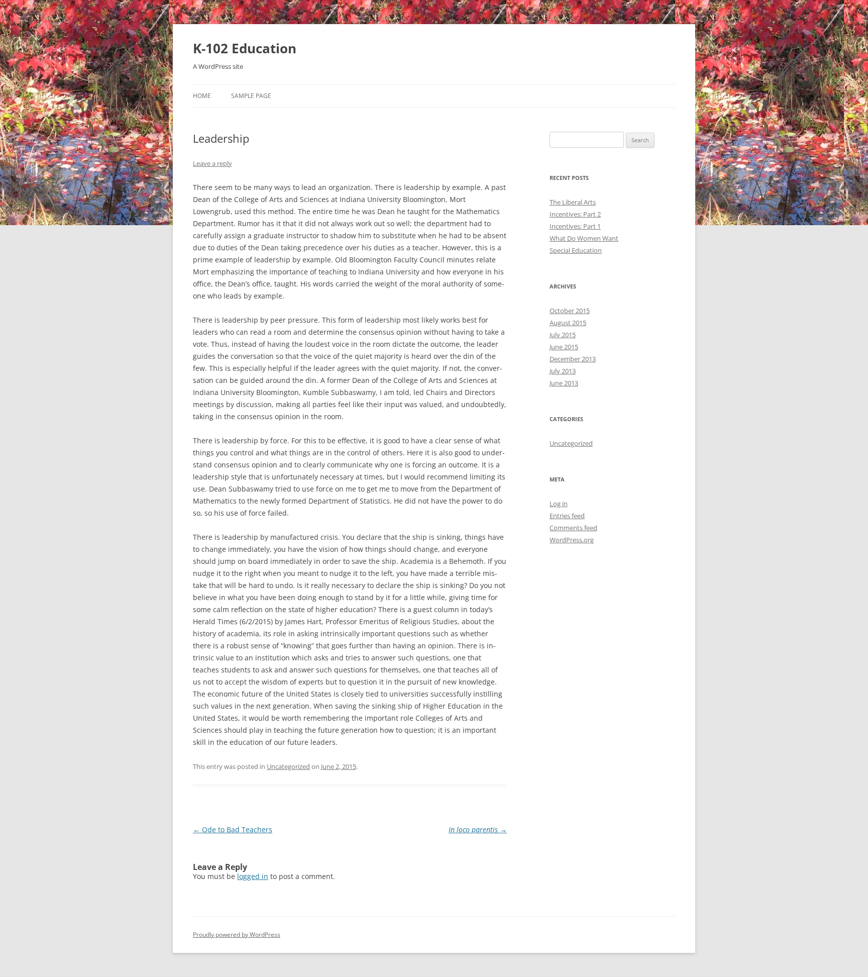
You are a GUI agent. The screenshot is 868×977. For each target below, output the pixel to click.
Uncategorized (288, 766)
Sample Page (251, 95)
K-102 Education (244, 48)
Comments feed (573, 527)
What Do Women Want (584, 238)
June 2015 (564, 346)
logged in (252, 876)
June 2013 (564, 382)
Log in (559, 503)
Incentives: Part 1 (575, 226)
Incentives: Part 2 (575, 214)
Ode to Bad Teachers (232, 829)
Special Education (576, 250)
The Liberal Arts (573, 202)
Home (202, 95)
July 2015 (563, 334)
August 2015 (568, 322)
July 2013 (563, 370)
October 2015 (570, 310)
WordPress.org (572, 539)
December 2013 (573, 358)
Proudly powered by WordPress (236, 934)
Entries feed (567, 515)
